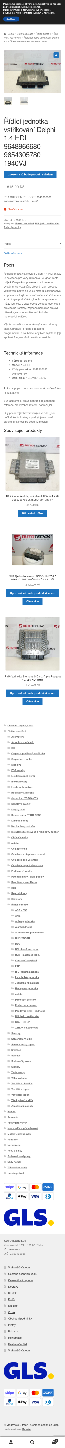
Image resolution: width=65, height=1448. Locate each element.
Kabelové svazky (20, 803)
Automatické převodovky (29, 932)
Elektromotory (19, 781)
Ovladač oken (19, 848)
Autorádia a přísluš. (22, 742)
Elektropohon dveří (22, 787)
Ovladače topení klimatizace (27, 865)
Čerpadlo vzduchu (21, 759)
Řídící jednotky (43, 33)
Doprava (13, 1286)
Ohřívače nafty (19, 837)
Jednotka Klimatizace (27, 982)
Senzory (15, 1033)
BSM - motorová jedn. (27, 954)
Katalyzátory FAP (17, 1122)
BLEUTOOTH (22, 938)
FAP (17, 966)
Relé (13, 887)
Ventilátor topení (20, 1089)
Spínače (15, 1055)
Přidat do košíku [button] (32, 513)
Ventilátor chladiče (21, 1083)
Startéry (15, 1066)
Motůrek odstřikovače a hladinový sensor (35, 831)
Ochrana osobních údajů (22, 1274)
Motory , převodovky (19, 1133)
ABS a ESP (21, 910)
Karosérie (13, 1117)
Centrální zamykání (26, 960)
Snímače (16, 1049)
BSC (17, 943)
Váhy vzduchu (19, 1078)
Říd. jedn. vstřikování (47, 223)
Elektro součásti (24, 33)
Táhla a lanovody (17, 1167)
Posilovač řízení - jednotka (30, 1010)
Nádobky (13, 1139)
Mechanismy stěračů (23, 826)
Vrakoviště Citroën (19, 1267)
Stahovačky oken (21, 1061)
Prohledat (32, 1442)
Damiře (26, 1429)
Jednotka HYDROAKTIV (24, 798)
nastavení (49, 12)
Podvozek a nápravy (19, 1156)
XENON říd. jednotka (26, 1027)
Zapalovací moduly (22, 1106)
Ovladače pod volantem (24, 859)
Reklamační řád (17, 1344)
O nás (11, 1312)
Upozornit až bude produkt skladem (30, 174)
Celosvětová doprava (20, 1280)
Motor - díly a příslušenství (23, 1128)
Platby (12, 1325)
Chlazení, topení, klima (20, 725)
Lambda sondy (19, 820)
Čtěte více (32, 601)
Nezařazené (14, 1145)
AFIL (17, 915)
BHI (13, 748)
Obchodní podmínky (20, 1318)
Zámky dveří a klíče (22, 1100)
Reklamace (15, 1338)
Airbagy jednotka (25, 921)
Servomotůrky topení (23, 1044)
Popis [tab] (7, 244)
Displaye (16, 764)
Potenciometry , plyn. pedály (27, 876)
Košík (11, 1299)
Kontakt (12, 1293)
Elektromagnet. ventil (23, 775)
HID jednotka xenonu (27, 971)
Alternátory (17, 736)
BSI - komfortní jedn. (26, 949)
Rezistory (16, 899)
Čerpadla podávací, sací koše (28, 753)
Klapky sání (18, 809)
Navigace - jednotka (26, 988)
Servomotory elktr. (21, 1038)
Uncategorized (16, 1173)
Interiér (12, 1111)
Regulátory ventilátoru (24, 882)
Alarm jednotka (23, 926)
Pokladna (14, 1331)
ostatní (15, 843)
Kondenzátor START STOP (26, 815)
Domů (11, 33)
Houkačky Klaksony (22, 792)
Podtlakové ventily (21, 871)
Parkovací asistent (25, 999)
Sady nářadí (14, 1161)
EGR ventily (18, 770)
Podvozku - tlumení (26, 1005)
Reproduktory (19, 893)
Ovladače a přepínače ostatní (28, 854)
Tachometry (18, 1072)
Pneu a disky (15, 1150)
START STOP (22, 1022)
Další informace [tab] (13, 253)
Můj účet (13, 1306)
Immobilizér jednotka (27, 977)
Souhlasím (11, 19)
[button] (56, 55)
